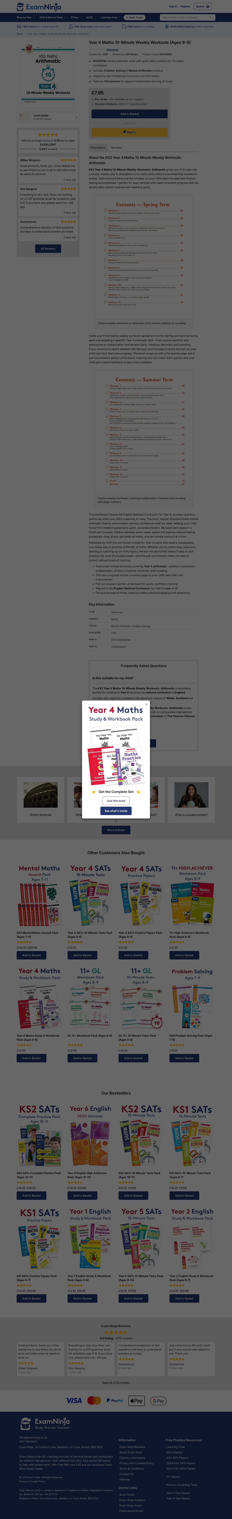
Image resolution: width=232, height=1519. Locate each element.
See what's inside (116, 811)
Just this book (116, 800)
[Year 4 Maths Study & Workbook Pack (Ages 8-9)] (116, 746)
